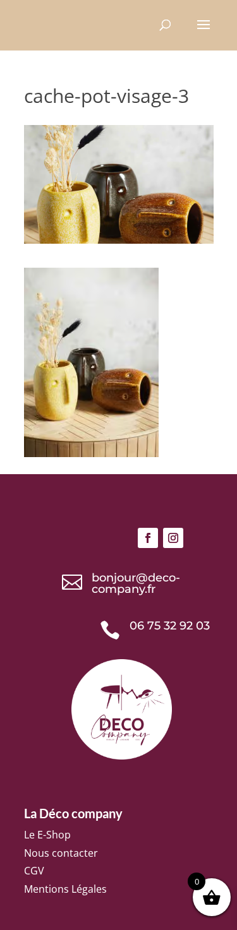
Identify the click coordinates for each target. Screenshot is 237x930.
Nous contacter (61, 853)
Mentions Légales (65, 889)
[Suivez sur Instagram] (173, 538)
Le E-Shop (47, 835)
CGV (34, 871)
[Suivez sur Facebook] (148, 538)
